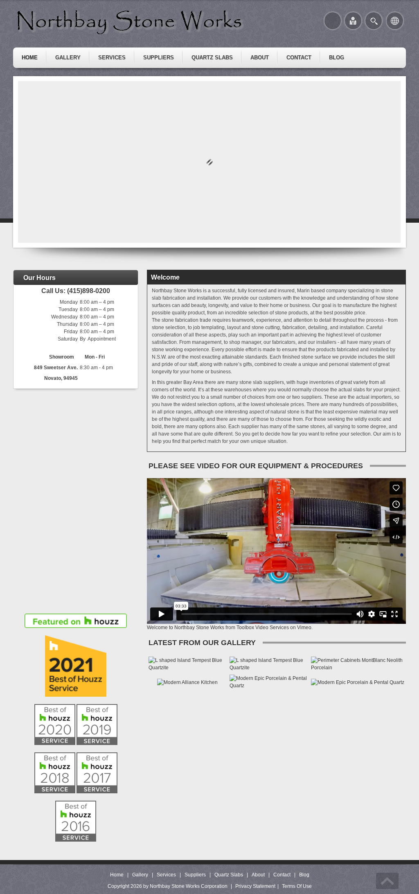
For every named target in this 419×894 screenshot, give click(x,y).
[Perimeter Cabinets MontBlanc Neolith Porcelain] (357, 663)
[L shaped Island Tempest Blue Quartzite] (187, 663)
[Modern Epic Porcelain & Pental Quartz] (269, 681)
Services (166, 875)
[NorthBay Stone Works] (130, 21)
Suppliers (195, 875)
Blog (304, 875)
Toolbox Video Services (263, 627)
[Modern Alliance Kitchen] (187, 682)
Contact (282, 875)
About (258, 875)
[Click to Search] (373, 20)
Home (117, 875)
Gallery (140, 875)
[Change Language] (395, 20)
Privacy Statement (255, 886)
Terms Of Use (297, 886)
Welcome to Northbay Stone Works (185, 627)
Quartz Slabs (228, 875)
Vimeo (304, 627)
